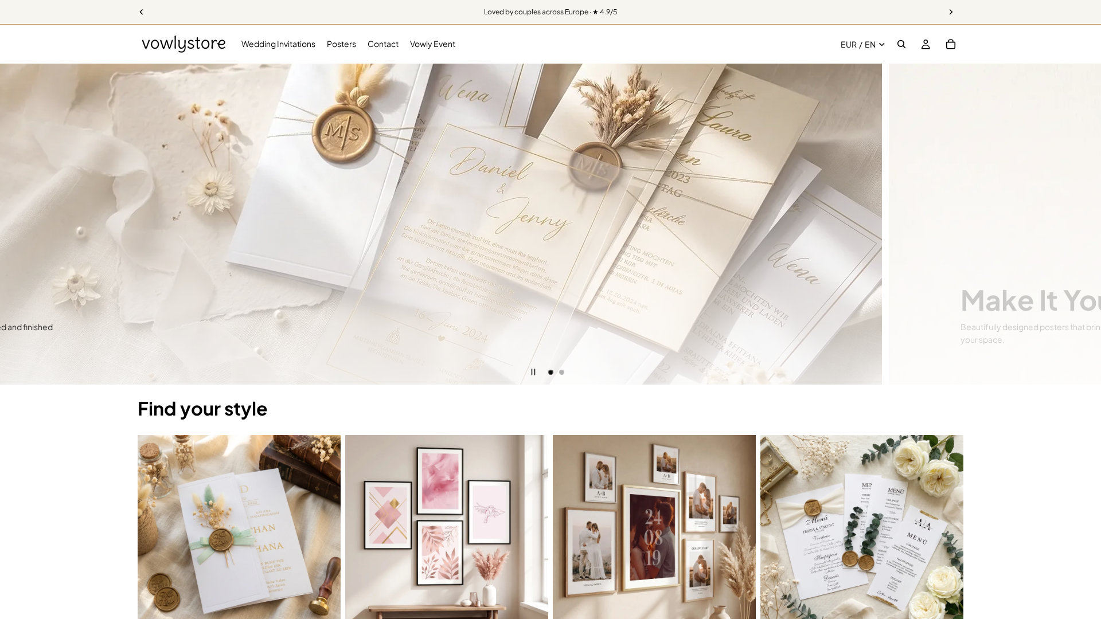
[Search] (901, 44)
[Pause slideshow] (533, 372)
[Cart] (950, 44)
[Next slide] (1083, 224)
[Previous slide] (17, 224)
